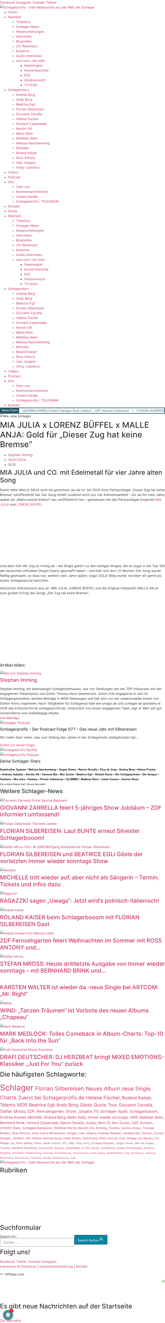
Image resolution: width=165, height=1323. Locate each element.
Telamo (7, 1104)
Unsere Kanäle (27, 196)
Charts (8, 1097)
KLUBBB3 (72, 779)
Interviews (24, 36)
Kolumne (22, 51)
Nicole (95, 1148)
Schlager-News (27, 27)
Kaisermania (6, 1157)
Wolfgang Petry (60, 1158)
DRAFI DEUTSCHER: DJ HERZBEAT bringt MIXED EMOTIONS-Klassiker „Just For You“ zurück (82, 1060)
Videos (13, 172)
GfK (28, 1138)
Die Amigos (149, 774)
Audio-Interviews (29, 56)
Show (71, 1111)
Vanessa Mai (49, 774)
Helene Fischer (27, 119)
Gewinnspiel (33, 65)
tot (12, 1143)
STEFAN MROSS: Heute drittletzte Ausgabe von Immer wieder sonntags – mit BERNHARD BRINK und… (82, 967)
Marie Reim (24, 133)
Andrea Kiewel (13, 1117)
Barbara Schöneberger (129, 1148)
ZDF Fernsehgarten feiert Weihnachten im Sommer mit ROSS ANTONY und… (81, 944)
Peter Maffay (24, 1143)
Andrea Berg (25, 95)
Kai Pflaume (137, 1153)
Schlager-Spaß (114, 1111)
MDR (22, 1104)
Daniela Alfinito (114, 1153)
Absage (47, 1158)
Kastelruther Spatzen (13, 769)
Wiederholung (33, 1153)
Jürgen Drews (67, 769)
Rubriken (14, 17)
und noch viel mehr (30, 61)
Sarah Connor (110, 779)
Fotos (37, 1143)
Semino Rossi (130, 779)
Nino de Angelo (144, 1143)
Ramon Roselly (87, 769)
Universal (150, 1153)
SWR (134, 1117)
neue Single (136, 1088)
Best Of (104, 1123)
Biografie (5, 1153)
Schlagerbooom (143, 1111)
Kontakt (14, 206)
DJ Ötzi (85, 1148)
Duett (73, 1158)
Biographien (9, 1199)
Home (12, 12)
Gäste (86, 1104)
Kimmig (101, 1128)
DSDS (102, 1138)
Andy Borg (24, 99)
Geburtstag (89, 1138)
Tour (112, 1104)
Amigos (72, 1133)
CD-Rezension (27, 46)
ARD (71, 1143)
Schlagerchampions (37, 1128)
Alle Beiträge (9, 718)
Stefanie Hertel (65, 1128)
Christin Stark (10, 1128)
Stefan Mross (12, 1111)
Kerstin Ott (24, 129)
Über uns (23, 187)
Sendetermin (108, 1148)
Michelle (22, 148)
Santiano (5, 779)
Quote (100, 1104)
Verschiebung (21, 1158)
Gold (78, 1143)
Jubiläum (18, 1138)
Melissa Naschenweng (33, 143)
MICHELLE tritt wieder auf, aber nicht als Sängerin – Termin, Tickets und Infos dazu (79, 881)
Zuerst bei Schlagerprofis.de (51, 1098)
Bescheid (39, 784)
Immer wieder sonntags (108, 1117)
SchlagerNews (11, 1184)
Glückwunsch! (34, 80)
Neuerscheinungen (30, 32)
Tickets (114, 1128)
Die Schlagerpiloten (127, 774)
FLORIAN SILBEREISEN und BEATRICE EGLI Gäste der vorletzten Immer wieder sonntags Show (71, 857)
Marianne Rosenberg (24, 1148)
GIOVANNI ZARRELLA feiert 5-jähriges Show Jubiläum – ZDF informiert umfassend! (75, 410)
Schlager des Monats (139, 1138)
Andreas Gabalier (12, 774)
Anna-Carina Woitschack (48, 1133)
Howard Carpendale (31, 124)
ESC (27, 75)
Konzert (146, 1123)
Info (11, 182)
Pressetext (35, 1158)
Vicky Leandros (28, 167)
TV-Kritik (30, 85)
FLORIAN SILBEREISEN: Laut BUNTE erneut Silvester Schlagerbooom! (70, 834)
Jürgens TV (88, 1111)
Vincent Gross (80, 1153)
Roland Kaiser (26, 153)
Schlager (16, 1088)
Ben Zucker (67, 774)
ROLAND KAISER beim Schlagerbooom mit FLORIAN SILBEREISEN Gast (69, 921)
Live (127, 1153)
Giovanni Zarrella (29, 114)
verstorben (18, 1153)
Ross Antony (25, 158)
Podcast (14, 177)
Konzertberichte (36, 70)
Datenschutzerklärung (56, 1266)
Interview (48, 1153)
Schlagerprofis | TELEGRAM (37, 201)
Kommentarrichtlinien (32, 192)
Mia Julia (19, 779)
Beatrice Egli (25, 104)
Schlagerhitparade (102, 1143)
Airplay (91, 1123)
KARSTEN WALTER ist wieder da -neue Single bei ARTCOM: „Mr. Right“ (79, 991)
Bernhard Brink (12, 1123)
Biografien (24, 41)
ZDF (31, 1111)
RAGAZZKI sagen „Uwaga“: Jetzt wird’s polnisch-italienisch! (79, 900)
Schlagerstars (18, 90)
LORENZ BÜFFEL (29, 504)
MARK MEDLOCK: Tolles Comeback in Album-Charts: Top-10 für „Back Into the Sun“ (81, 1037)
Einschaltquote (63, 1153)
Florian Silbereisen (30, 109)
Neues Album (103, 1088)
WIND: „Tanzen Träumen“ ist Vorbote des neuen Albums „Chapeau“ (74, 1014)
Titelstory (23, 22)
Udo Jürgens (26, 163)
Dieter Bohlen (72, 1138)
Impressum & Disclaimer (18, 1266)
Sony (86, 1143)
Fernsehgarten (50, 1111)
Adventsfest (72, 1148)
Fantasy (32, 779)
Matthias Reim (27, 138)
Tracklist (5, 1148)
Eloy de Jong (108, 769)
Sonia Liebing (97, 1153)
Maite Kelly (76, 1117)
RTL (64, 1143)
